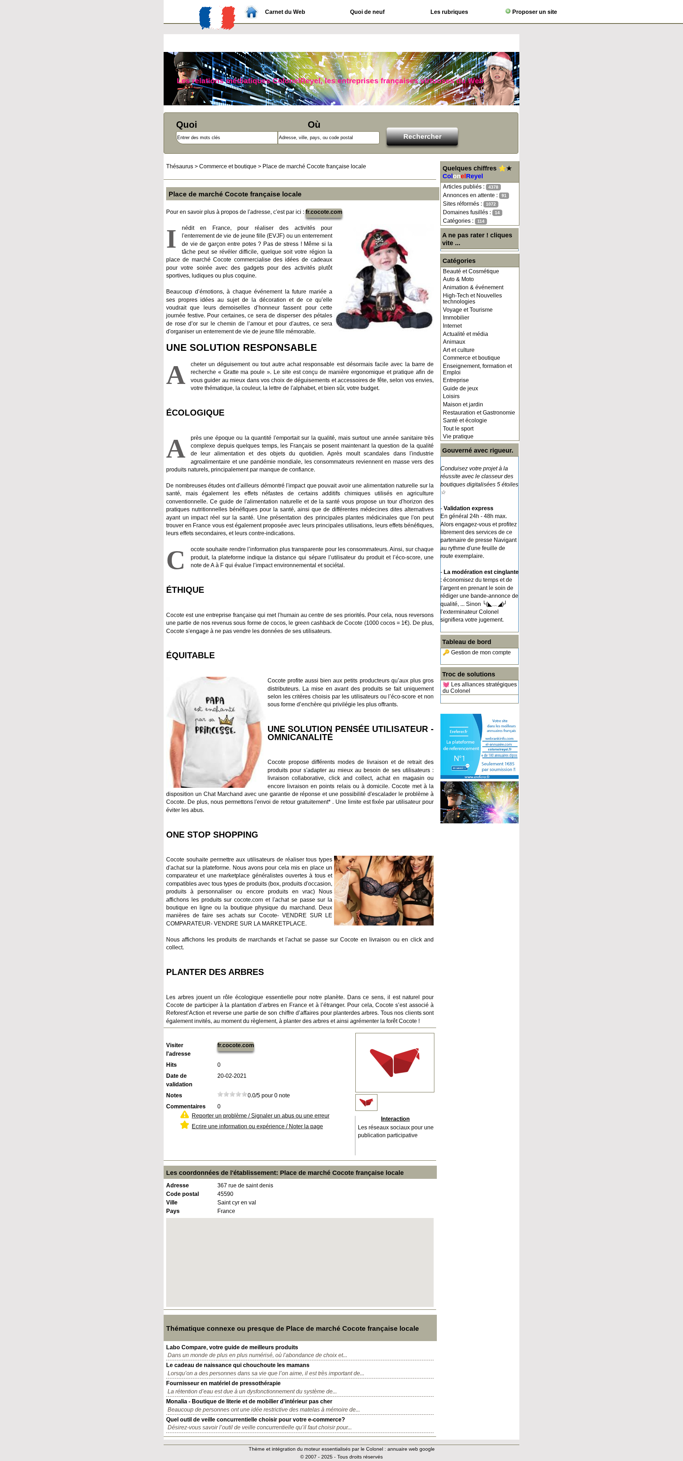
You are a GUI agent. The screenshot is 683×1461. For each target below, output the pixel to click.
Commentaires (186, 1106)
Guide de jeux (460, 388)
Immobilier (456, 318)
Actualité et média (465, 334)
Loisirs (451, 396)
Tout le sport (458, 429)
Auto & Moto (458, 279)
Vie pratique (458, 436)
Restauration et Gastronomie (479, 413)
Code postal (182, 1194)
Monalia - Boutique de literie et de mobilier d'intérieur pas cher (249, 1401)
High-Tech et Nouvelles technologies (472, 298)
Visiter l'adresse (178, 1049)
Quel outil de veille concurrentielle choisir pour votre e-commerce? (255, 1420)
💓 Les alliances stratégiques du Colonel (480, 687)
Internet (452, 326)
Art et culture (459, 350)
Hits (171, 1065)
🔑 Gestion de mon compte (477, 652)
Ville (172, 1202)
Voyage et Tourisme (468, 310)
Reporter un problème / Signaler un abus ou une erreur (260, 1116)
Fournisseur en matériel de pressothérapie (223, 1383)
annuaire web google (411, 1449)
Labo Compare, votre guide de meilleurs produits (232, 1347)
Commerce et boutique (471, 358)
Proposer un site (534, 12)
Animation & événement (473, 287)
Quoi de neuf (367, 12)
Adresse (177, 1185)
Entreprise (456, 380)
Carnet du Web (285, 12)
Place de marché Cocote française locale (314, 166)
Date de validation (179, 1080)
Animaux (454, 342)
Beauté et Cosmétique (471, 271)
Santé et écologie (465, 420)
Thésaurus (179, 166)
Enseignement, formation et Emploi (477, 369)
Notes (174, 1095)
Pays (173, 1211)
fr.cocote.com (324, 212)
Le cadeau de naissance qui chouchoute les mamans (237, 1365)
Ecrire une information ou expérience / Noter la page (257, 1126)
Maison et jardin (463, 404)
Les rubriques (449, 12)
